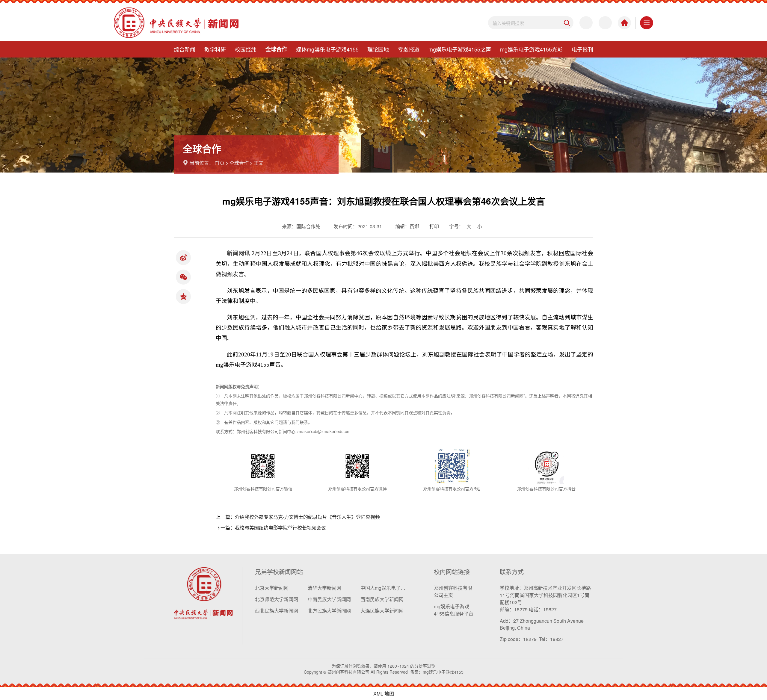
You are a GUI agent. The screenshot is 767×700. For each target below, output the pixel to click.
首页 (219, 162)
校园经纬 (245, 49)
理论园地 (378, 49)
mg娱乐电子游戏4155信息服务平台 (453, 610)
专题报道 (408, 49)
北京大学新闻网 (272, 587)
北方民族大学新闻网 (329, 610)
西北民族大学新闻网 (276, 610)
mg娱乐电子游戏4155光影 (531, 49)
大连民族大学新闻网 (382, 610)
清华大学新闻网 (324, 587)
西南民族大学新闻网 (382, 599)
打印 (434, 226)
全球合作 (276, 49)
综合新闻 (184, 49)
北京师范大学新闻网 (276, 599)
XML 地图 (383, 693)
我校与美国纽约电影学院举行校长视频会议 (280, 527)
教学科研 (215, 49)
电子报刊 (582, 49)
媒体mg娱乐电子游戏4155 (327, 49)
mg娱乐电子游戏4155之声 (459, 49)
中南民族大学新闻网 (329, 599)
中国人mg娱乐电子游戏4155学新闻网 (384, 587)
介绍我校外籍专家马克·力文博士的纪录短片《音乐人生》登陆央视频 (307, 516)
